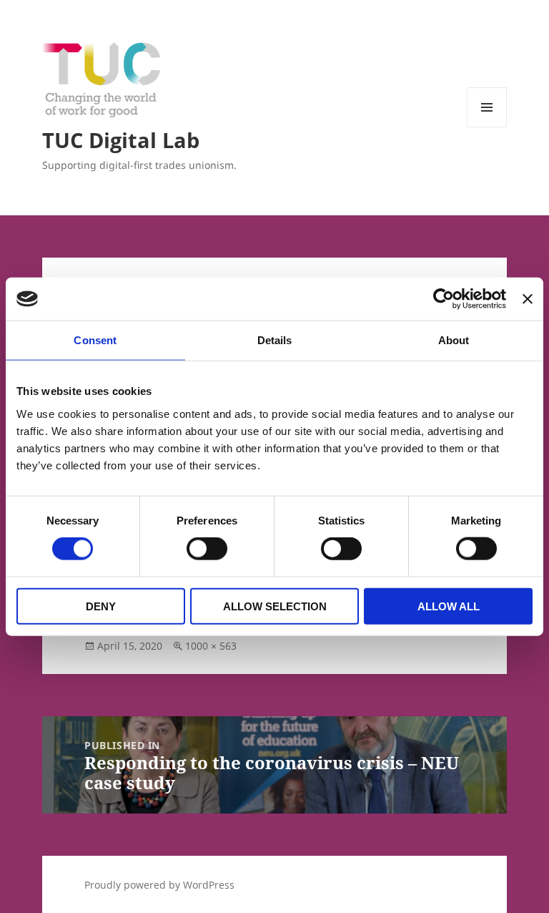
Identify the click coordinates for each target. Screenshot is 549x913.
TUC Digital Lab (120, 140)
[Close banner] (528, 299)
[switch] (207, 548)
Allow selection (275, 606)
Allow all (448, 606)
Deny (101, 606)
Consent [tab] (95, 340)
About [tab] (454, 340)
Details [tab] (274, 340)
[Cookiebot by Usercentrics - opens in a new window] (443, 299)
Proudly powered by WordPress (159, 885)
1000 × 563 (211, 646)
